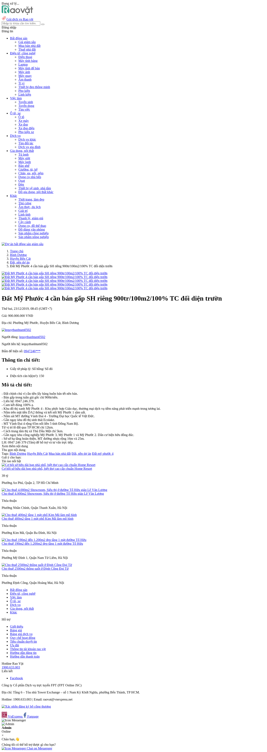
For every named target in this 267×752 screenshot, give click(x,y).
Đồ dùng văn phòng (31, 229)
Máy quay (25, 75)
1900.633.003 (11, 667)
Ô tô (21, 117)
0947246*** (32, 351)
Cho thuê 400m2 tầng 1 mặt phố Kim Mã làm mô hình (37, 518)
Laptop (23, 64)
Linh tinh (24, 214)
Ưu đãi (14, 645)
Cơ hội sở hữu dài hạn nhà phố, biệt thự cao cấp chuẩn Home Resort (47, 468)
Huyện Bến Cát (20, 258)
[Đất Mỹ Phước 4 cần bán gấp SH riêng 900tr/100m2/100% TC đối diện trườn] (54, 273)
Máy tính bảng (28, 60)
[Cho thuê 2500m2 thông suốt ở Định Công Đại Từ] (37, 565)
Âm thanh (24, 79)
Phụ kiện (24, 90)
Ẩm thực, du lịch (29, 207)
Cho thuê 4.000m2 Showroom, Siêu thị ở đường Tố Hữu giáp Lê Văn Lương (53, 493)
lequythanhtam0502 (32, 337)
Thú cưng (24, 203)
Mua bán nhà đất (29, 45)
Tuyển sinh (25, 102)
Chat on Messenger (39, 748)
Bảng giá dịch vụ (21, 634)
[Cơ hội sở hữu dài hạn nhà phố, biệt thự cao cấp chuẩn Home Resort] (48, 465)
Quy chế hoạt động (22, 638)
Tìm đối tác (25, 143)
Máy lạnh (24, 162)
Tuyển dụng (26, 105)
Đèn (21, 184)
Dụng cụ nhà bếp (29, 177)
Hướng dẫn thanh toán (25, 656)
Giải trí (23, 210)
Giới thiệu (16, 626)
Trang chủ (16, 251)
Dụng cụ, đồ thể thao (32, 225)
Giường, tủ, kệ (28, 169)
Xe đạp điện (26, 128)
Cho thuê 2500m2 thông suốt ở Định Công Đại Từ (35, 568)
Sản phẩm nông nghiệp (33, 237)
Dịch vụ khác (27, 139)
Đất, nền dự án (20, 262)
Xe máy (23, 120)
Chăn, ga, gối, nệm (30, 173)
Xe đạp (23, 124)
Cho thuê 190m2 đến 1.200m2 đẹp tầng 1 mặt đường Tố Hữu (42, 543)
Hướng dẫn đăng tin (23, 653)
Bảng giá (16, 630)
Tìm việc (24, 109)
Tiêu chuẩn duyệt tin (23, 641)
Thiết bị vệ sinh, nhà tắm (34, 188)
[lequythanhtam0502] (16, 330)
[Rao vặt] (17, 13)
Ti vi (21, 83)
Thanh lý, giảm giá (30, 218)
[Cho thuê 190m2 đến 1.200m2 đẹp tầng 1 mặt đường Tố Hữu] (44, 540)
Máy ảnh (24, 72)
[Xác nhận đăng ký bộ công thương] (26, 706)
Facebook (16, 678)
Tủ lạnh (23, 154)
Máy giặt (24, 158)
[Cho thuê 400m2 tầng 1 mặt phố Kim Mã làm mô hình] (39, 515)
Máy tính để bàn (29, 68)
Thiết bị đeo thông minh (34, 87)
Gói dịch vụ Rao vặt (19, 19)
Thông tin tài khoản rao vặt (28, 649)
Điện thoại (25, 57)
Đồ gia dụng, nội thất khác (35, 192)
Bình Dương (18, 255)
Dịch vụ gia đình (29, 147)
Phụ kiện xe (26, 132)
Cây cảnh (24, 222)
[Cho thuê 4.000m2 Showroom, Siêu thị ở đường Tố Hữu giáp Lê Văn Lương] (54, 490)
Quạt (21, 180)
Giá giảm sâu (27, 42)
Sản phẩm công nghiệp (33, 233)
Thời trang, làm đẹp (31, 199)
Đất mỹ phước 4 (102, 453)
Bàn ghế (23, 165)
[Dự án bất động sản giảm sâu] (22, 244)
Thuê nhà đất (27, 49)
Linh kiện (24, 94)
